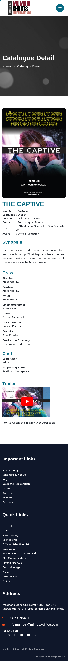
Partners (7, 502)
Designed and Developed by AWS (51, 656)
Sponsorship (9, 540)
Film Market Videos (14, 558)
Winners (7, 498)
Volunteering (10, 535)
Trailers (6, 581)
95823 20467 (17, 618)
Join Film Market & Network (19, 554)
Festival (7, 526)
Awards (7, 493)
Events (6, 488)
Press (5, 572)
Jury (4, 479)
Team (5, 531)
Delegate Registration (16, 484)
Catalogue (9, 549)
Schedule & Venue (14, 475)
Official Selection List (15, 544)
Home (6, 66)
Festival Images (12, 567)
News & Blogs (11, 576)
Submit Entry (10, 470)
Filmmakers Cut (12, 563)
